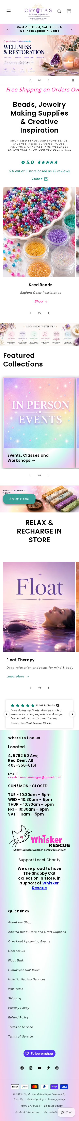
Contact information (27, 1112)
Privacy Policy (18, 1008)
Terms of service (30, 1105)
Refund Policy (18, 1017)
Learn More (15, 676)
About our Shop (20, 922)
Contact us (16, 951)
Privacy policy (56, 1099)
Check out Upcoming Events (29, 941)
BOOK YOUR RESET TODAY (39, 55)
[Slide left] (30, 313)
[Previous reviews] (6, 714)
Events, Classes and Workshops (28, 458)
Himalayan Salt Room (24, 970)
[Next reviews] (72, 714)
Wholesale (15, 989)
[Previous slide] (30, 80)
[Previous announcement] (7, 29)
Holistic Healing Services (27, 979)
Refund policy (35, 1099)
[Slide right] (48, 313)
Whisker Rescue (45, 885)
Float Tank (15, 960)
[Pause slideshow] (74, 80)
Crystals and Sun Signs (37, 1094)
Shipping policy (53, 1105)
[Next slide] (48, 80)
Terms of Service (20, 1027)
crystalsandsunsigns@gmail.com (34, 777)
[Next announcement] (71, 29)
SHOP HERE (19, 499)
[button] (8, 11)
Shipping (14, 998)
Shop (39, 301)
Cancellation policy (56, 1112)
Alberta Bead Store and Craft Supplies (37, 932)
